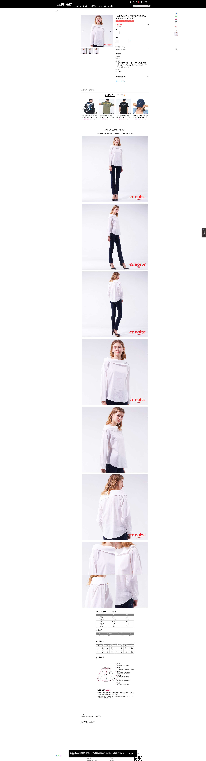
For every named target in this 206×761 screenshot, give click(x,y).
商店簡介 (89, 758)
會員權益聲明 (113, 760)
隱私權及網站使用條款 (92, 760)
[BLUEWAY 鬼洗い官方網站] (64, 4)
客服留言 (112, 758)
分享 (118, 81)
